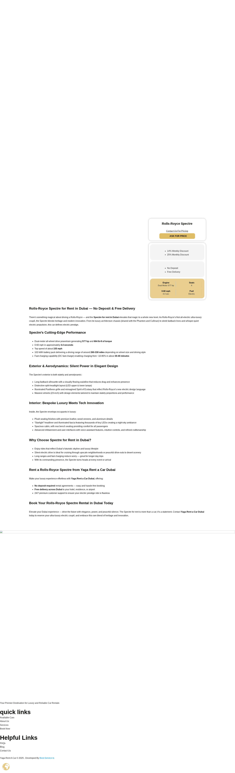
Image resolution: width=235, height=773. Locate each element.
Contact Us (5, 751)
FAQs (2, 743)
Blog (2, 747)
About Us (4, 721)
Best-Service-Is (47, 758)
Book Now (5, 729)
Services (4, 725)
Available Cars (7, 717)
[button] (117, 170)
